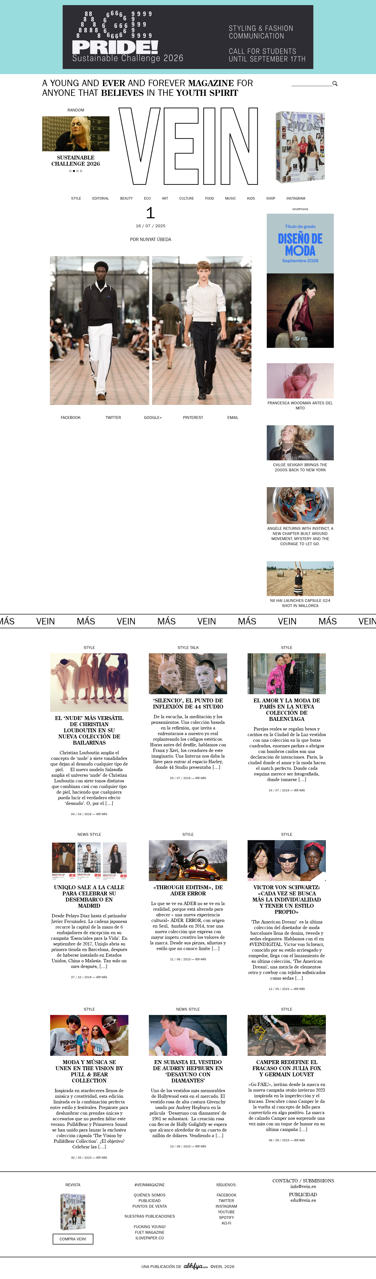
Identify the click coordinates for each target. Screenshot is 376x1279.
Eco (147, 199)
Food (209, 199)
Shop (270, 199)
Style (76, 199)
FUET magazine (149, 1233)
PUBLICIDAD (150, 1201)
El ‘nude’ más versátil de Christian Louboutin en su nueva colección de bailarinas (89, 731)
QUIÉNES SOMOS (149, 1196)
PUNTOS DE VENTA (149, 1207)
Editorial (100, 199)
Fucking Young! (150, 1227)
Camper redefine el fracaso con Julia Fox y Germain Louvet (286, 1069)
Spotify (226, 1218)
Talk (194, 648)
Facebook (226, 1196)
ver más (101, 814)
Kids (251, 199)
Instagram (295, 199)
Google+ (9, 1275)
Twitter (226, 1201)
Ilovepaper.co (150, 1239)
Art (165, 199)
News (83, 835)
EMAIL (232, 418)
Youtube (226, 1213)
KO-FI (226, 1224)
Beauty (126, 199)
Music (230, 199)
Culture (186, 199)
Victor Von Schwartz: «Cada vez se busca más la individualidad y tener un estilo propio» (286, 900)
